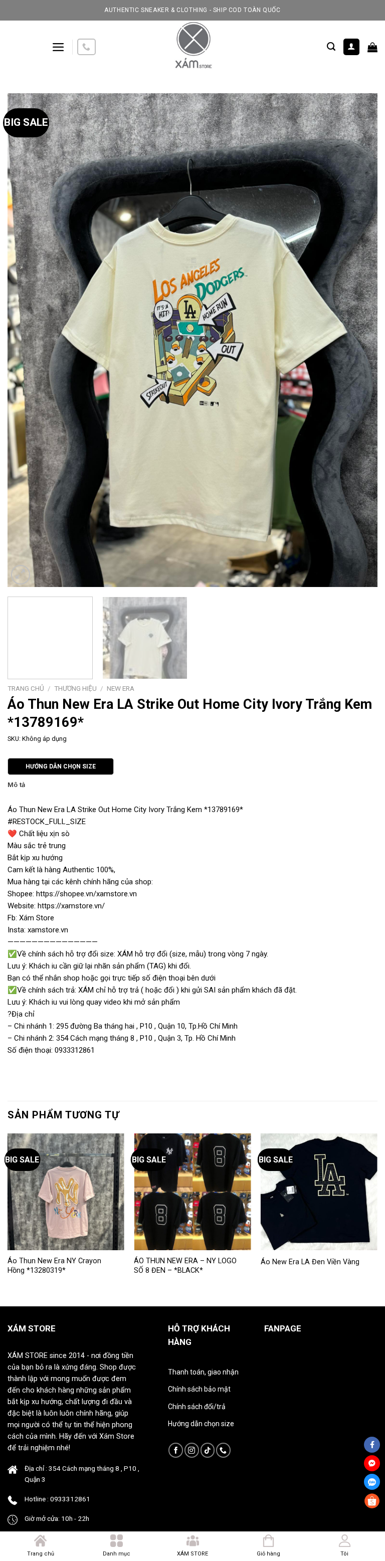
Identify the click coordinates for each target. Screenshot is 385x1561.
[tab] (16, 785)
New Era (120, 688)
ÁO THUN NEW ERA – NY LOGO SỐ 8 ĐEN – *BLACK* (185, 1266)
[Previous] (28, 340)
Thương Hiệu (75, 688)
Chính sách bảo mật (199, 1389)
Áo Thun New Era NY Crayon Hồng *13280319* (54, 1266)
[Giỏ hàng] (372, 47)
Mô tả (16, 785)
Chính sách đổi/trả (197, 1407)
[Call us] (86, 47)
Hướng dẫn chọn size (201, 1424)
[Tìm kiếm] (331, 47)
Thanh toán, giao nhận (203, 1372)
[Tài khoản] (351, 47)
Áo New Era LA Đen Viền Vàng (310, 1262)
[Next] (357, 340)
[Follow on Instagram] (191, 1450)
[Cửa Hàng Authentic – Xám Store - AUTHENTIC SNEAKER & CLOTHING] (192, 47)
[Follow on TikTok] (208, 1450)
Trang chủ (26, 688)
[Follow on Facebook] (175, 1450)
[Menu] (58, 47)
